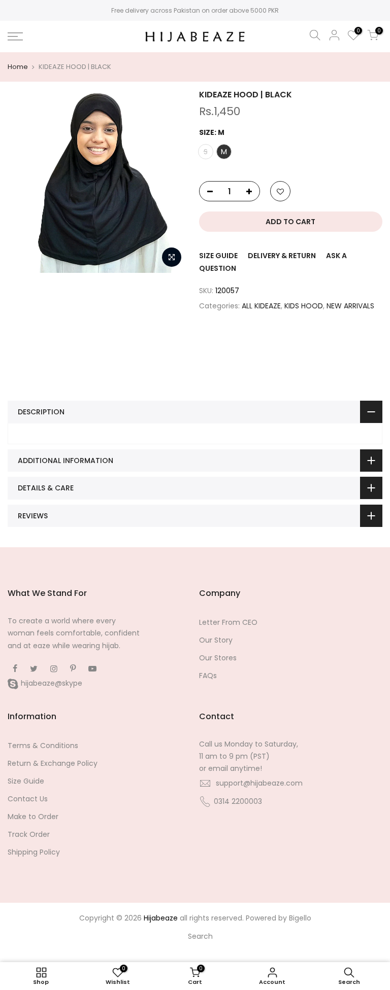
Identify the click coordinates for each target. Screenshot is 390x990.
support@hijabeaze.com (259, 783)
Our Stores (218, 658)
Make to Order (33, 816)
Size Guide (218, 256)
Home (18, 67)
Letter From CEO (228, 622)
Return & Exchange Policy (53, 763)
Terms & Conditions (43, 745)
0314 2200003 (238, 801)
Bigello (300, 918)
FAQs (208, 675)
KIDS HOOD (303, 306)
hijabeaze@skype (51, 683)
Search (200, 936)
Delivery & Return (282, 256)
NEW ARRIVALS (350, 306)
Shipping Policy (34, 852)
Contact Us (28, 799)
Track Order (29, 834)
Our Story (216, 640)
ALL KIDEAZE (261, 306)
